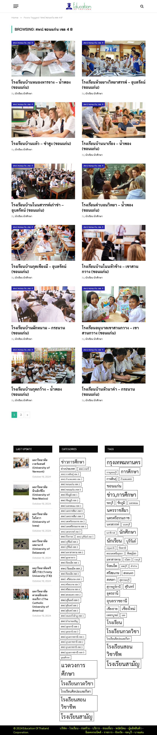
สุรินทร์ (129, 586)
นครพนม (133, 503)
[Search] (142, 6)
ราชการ (108, 732)
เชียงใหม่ (128, 608)
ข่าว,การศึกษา (121, 494)
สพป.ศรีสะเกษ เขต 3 (70, 584)
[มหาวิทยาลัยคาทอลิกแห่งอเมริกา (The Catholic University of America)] (21, 594)
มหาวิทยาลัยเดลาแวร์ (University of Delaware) (41, 546)
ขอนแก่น (114, 485)
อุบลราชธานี (117, 600)
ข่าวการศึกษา (72, 461)
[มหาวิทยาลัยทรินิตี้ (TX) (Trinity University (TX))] (21, 571)
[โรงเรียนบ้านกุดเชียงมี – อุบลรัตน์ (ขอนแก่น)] (43, 243)
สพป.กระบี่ (84, 469)
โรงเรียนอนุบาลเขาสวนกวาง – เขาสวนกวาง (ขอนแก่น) (110, 330)
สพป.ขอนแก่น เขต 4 (23, 42)
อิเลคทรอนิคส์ (93, 732)
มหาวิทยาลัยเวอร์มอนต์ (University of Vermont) (41, 465)
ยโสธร (127, 559)
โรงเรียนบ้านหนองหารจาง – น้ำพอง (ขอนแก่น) (41, 85)
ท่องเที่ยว (107, 728)
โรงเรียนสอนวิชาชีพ (73, 703)
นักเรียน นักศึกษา (23, 93)
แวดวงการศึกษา (73, 669)
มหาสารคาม (114, 559)
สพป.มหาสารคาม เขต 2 (72, 552)
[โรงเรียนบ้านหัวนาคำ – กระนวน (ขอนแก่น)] (114, 366)
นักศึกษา (127, 532)
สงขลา (111, 579)
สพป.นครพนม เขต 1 (71, 505)
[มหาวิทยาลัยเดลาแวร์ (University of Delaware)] (21, 544)
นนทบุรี (126, 524)
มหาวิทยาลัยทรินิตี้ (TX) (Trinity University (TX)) (42, 571)
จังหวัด (119, 732)
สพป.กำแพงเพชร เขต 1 (71, 479)
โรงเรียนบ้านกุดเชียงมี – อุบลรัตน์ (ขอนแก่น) (38, 269)
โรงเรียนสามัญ (76, 716)
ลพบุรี (124, 566)
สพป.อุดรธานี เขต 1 (70, 626)
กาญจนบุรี (112, 472)
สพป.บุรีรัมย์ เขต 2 (69, 541)
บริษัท (63, 728)
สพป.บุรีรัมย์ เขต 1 (85, 536)
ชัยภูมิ (121, 503)
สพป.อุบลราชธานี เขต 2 (72, 641)
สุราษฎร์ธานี (114, 586)
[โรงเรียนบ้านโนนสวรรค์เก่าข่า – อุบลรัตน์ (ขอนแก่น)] (43, 181)
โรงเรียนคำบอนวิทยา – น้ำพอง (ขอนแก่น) (107, 207)
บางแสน (139, 732)
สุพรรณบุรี (124, 579)
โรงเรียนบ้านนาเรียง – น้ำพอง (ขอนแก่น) (106, 146)
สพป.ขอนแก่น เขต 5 (71, 489)
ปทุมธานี (110, 548)
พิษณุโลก (131, 553)
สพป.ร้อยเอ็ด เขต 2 (71, 568)
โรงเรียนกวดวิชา (77, 683)
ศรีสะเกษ (113, 572)
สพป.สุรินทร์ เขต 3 (69, 610)
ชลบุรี (110, 503)
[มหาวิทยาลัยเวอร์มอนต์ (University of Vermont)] (21, 463)
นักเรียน (114, 540)
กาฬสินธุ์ (112, 479)
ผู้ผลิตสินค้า (134, 728)
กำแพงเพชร (126, 479)
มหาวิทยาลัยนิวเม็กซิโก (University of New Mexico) (41, 492)
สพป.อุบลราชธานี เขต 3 (72, 647)
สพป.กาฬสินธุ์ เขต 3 (70, 474)
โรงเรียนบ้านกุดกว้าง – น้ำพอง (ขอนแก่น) (36, 392)
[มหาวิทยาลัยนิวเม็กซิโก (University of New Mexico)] (21, 490)
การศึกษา (130, 471)
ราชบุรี (137, 559)
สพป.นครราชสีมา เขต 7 (72, 516)
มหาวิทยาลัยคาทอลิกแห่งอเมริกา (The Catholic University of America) (40, 600)
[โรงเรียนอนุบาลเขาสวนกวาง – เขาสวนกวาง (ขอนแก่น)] (114, 304)
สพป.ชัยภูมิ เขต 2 (69, 500)
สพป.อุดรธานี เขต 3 (69, 631)
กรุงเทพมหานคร (124, 462)
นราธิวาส (110, 532)
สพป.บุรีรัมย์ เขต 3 (69, 547)
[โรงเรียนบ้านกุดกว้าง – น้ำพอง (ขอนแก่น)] (43, 366)
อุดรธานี (112, 593)
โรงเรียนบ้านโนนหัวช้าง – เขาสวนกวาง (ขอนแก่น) (110, 269)
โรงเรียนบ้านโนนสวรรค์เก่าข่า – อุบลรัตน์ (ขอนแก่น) (37, 207)
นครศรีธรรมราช (118, 518)
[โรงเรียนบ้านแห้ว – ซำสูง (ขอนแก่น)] (43, 120)
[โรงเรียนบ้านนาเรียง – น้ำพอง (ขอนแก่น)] (114, 120)
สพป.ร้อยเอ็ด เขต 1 (70, 562)
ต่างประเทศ (68, 468)
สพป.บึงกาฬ (67, 536)
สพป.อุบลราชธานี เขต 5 (72, 652)
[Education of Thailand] (78, 6)
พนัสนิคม (120, 728)
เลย (123, 615)
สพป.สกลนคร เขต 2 (71, 594)
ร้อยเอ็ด (112, 565)
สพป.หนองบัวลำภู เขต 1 (72, 615)
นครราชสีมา (117, 510)
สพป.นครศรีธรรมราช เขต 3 (73, 526)
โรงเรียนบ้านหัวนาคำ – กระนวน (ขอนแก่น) (108, 392)
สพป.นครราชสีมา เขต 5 (72, 510)
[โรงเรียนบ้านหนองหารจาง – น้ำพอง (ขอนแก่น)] (43, 59)
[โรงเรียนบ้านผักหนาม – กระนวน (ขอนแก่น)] (43, 304)
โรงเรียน (114, 622)
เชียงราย (112, 609)
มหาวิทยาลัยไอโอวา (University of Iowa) (41, 519)
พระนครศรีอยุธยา (114, 553)
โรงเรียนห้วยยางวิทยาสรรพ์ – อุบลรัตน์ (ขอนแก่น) (114, 85)
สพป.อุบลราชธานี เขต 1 (72, 636)
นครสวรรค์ (113, 524)
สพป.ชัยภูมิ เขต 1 (69, 494)
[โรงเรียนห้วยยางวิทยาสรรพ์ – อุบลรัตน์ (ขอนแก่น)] (114, 59)
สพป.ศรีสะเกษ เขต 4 (70, 589)
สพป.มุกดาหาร (68, 557)
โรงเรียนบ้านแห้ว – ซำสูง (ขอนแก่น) (41, 143)
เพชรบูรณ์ (112, 615)
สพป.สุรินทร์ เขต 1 (70, 600)
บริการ (96, 728)
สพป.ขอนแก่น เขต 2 (70, 484)
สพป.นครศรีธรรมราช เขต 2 (73, 521)
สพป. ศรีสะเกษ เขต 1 (71, 579)
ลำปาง (134, 566)
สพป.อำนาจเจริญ (69, 621)
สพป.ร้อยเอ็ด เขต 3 (70, 573)
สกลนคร (128, 573)
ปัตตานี (122, 547)
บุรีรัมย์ (131, 541)
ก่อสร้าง (85, 728)
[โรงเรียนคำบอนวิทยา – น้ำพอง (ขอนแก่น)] (114, 181)
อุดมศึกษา (65, 657)
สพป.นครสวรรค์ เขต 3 (70, 531)
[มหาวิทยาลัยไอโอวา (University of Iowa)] (21, 517)
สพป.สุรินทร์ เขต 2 (69, 605)
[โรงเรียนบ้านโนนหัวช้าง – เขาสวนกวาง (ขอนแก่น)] (114, 243)
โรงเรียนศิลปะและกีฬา (76, 691)
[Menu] (15, 6)
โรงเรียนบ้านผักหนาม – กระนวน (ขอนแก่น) (38, 330)
